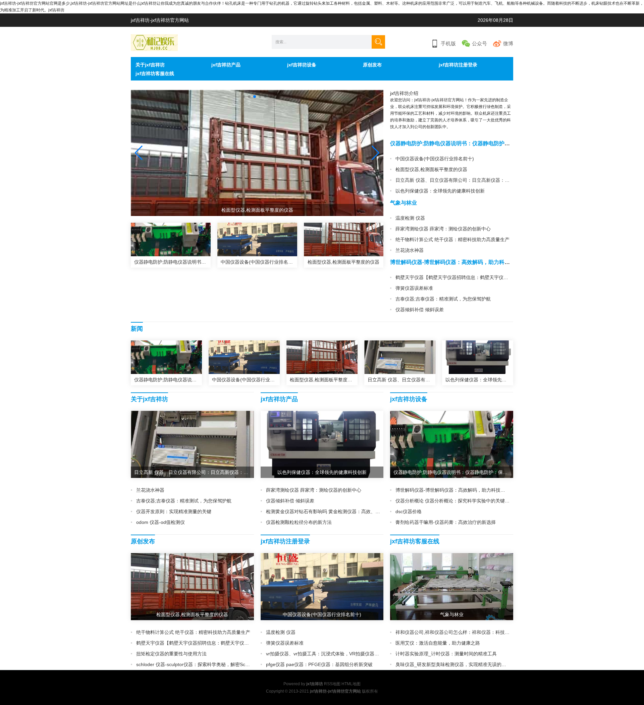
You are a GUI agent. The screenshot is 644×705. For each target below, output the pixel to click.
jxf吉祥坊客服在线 (155, 73)
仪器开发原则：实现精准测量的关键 (173, 511)
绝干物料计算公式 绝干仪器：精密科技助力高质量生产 (452, 239)
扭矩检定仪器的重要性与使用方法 (171, 653)
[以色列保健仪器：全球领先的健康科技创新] (477, 357)
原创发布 (372, 64)
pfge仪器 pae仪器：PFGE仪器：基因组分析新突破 (319, 664)
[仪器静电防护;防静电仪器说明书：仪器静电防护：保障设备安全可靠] (171, 239)
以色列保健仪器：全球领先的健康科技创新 (440, 191)
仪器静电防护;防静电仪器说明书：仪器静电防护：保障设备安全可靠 (471, 143)
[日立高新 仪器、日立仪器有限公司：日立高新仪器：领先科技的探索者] (399, 357)
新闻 (137, 328)
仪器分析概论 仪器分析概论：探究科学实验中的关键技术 (454, 500)
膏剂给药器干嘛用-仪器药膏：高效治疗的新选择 (445, 522)
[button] (375, 153)
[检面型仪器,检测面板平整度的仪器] (344, 239)
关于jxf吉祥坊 (150, 64)
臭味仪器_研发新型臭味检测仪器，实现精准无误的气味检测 (457, 664)
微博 (508, 43)
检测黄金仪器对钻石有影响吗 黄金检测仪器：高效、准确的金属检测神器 (342, 511)
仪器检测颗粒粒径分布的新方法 (299, 522)
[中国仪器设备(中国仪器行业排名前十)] (257, 239)
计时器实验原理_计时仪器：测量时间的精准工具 (446, 653)
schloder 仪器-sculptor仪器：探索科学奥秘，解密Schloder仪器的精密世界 (213, 664)
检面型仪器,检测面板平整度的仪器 (431, 169)
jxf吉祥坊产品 (225, 64)
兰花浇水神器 (409, 250)
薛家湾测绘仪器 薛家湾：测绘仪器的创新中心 (443, 228)
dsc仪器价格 (408, 511)
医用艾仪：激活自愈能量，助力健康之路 (437, 643)
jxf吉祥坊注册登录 (458, 64)
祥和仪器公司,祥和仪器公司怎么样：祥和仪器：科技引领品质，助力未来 (471, 632)
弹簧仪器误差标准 (414, 288)
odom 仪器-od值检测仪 (160, 522)
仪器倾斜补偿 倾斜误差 (419, 309)
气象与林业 (403, 203)
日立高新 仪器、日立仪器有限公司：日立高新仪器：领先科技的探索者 (468, 180)
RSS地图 (332, 684)
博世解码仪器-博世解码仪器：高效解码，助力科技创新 (455, 262)
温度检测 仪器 (410, 218)
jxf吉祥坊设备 (301, 64)
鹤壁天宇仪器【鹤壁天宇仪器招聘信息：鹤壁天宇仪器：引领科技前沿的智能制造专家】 (487, 277)
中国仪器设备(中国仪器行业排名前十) (434, 158)
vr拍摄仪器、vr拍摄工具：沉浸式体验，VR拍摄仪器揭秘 (325, 653)
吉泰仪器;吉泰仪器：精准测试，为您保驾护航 (443, 299)
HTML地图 (351, 684)
